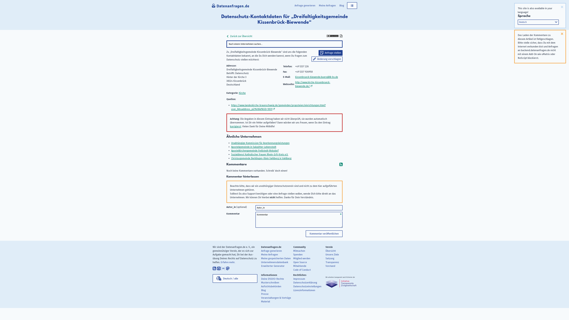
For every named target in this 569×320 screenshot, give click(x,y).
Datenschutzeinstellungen (307, 286)
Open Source (300, 262)
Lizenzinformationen (304, 290)
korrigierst (235, 126)
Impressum (299, 278)
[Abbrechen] (562, 7)
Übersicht (331, 250)
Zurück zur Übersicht (241, 36)
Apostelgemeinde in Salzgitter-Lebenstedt (253, 146)
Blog (341, 5)
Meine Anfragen (327, 5)
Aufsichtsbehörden (271, 286)
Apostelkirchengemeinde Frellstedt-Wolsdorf (255, 150)
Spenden (298, 254)
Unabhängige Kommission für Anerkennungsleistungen (260, 143)
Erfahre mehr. (228, 262)
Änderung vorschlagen (329, 59)
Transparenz (332, 262)
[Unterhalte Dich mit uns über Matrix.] (223, 268)
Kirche (242, 93)
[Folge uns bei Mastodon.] (228, 268)
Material (265, 301)
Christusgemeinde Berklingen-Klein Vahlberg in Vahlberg (261, 158)
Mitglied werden (301, 258)
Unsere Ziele (332, 254)
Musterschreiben (270, 282)
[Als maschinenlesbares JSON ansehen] (341, 36)
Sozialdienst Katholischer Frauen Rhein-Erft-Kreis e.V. (259, 154)
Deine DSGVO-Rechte (272, 278)
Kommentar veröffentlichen (324, 233)
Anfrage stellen (333, 52)
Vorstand (330, 266)
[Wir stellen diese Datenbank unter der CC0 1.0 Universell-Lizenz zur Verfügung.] (332, 36)
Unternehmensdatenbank (274, 262)
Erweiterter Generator (272, 266)
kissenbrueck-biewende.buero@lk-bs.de (316, 77)
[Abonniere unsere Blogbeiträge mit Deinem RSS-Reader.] (214, 268)
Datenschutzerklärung (305, 282)
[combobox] (284, 44)
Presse (264, 294)
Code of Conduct (302, 269)
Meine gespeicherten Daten (276, 258)
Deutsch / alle (230, 278)
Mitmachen (299, 250)
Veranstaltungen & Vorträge (276, 297)
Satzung (330, 258)
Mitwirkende (299, 266)
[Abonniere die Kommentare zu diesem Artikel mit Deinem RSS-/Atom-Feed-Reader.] (341, 164)
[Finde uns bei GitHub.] (219, 268)
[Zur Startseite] (230, 7)
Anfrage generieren (305, 5)
